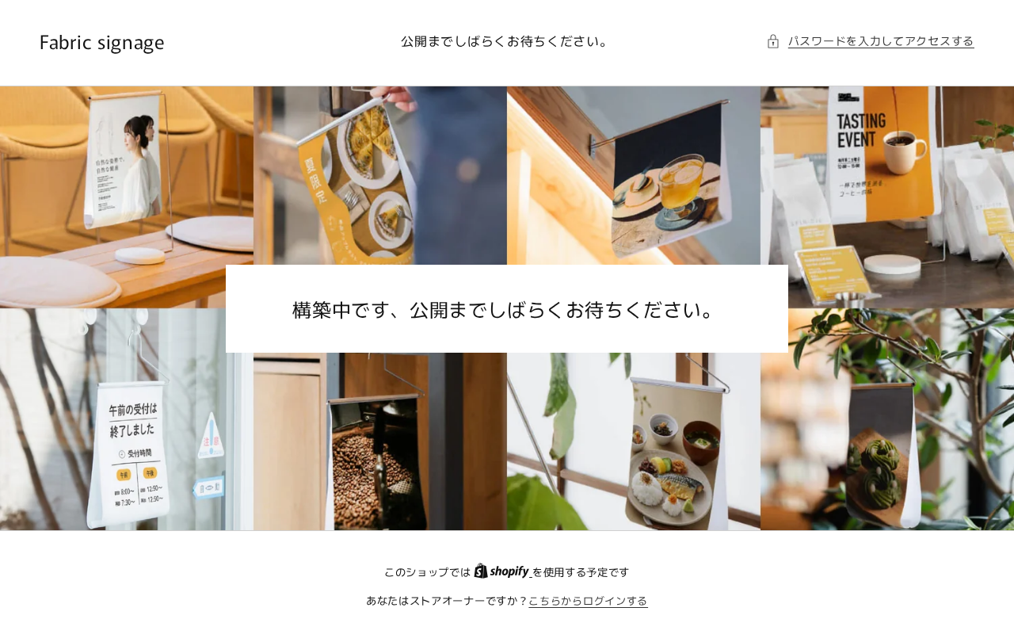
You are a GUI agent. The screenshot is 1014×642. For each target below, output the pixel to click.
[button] (870, 41)
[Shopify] (503, 571)
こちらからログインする (588, 600)
